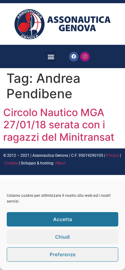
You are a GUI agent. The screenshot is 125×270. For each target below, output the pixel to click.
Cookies (11, 163)
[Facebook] (74, 56)
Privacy (112, 155)
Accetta (62, 219)
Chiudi (62, 237)
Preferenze (63, 254)
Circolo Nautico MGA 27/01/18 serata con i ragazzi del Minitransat (58, 124)
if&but (60, 163)
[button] (51, 56)
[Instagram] (85, 56)
